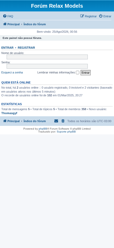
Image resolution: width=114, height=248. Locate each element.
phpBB (43, 128)
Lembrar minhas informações (56, 72)
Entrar (7, 47)
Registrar (26, 47)
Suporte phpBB (66, 131)
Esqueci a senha (12, 72)
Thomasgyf (9, 113)
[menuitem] (8, 16)
